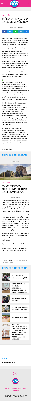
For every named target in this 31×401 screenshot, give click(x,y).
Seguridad (16, 390)
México (19, 388)
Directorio (7, 388)
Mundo (24, 388)
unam (3, 262)
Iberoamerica (17, 260)
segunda (24, 260)
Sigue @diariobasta (8, 362)
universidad (10, 262)
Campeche (14, 388)
